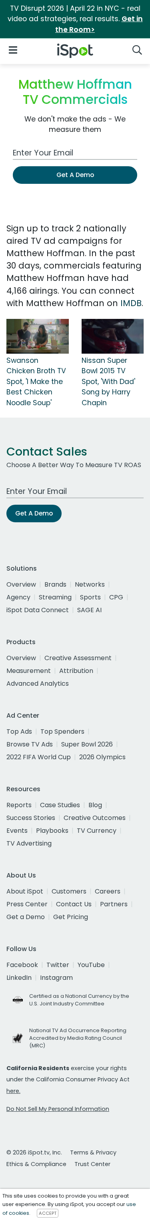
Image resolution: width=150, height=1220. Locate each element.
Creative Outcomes (95, 817)
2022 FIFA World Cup (38, 757)
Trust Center (92, 1164)
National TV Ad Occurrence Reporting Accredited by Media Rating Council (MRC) (77, 1038)
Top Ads (19, 731)
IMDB (131, 303)
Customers (69, 891)
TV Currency (96, 830)
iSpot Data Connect (37, 610)
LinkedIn (19, 977)
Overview (21, 584)
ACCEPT (47, 1213)
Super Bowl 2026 (87, 744)
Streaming (55, 597)
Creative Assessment (78, 658)
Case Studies (60, 805)
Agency (18, 597)
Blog (95, 805)
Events (17, 830)
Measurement (28, 670)
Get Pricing (70, 916)
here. (13, 1091)
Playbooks (52, 830)
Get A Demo (75, 174)
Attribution (76, 670)
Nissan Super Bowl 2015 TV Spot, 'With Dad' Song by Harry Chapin (108, 382)
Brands (55, 584)
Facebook (22, 964)
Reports (19, 805)
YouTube (91, 964)
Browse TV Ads (29, 744)
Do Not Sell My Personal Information (57, 1109)
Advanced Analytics (37, 683)
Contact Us (74, 904)
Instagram (56, 977)
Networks (90, 584)
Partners (114, 904)
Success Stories (30, 817)
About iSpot (24, 891)
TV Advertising (29, 843)
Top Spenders (62, 731)
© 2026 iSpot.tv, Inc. (34, 1152)
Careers (107, 891)
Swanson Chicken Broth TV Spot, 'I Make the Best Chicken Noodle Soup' (36, 382)
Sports (90, 597)
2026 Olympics (102, 757)
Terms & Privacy (93, 1152)
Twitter (57, 964)
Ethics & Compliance (36, 1164)
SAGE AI (89, 610)
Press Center (27, 904)
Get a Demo (25, 916)
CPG (116, 597)
